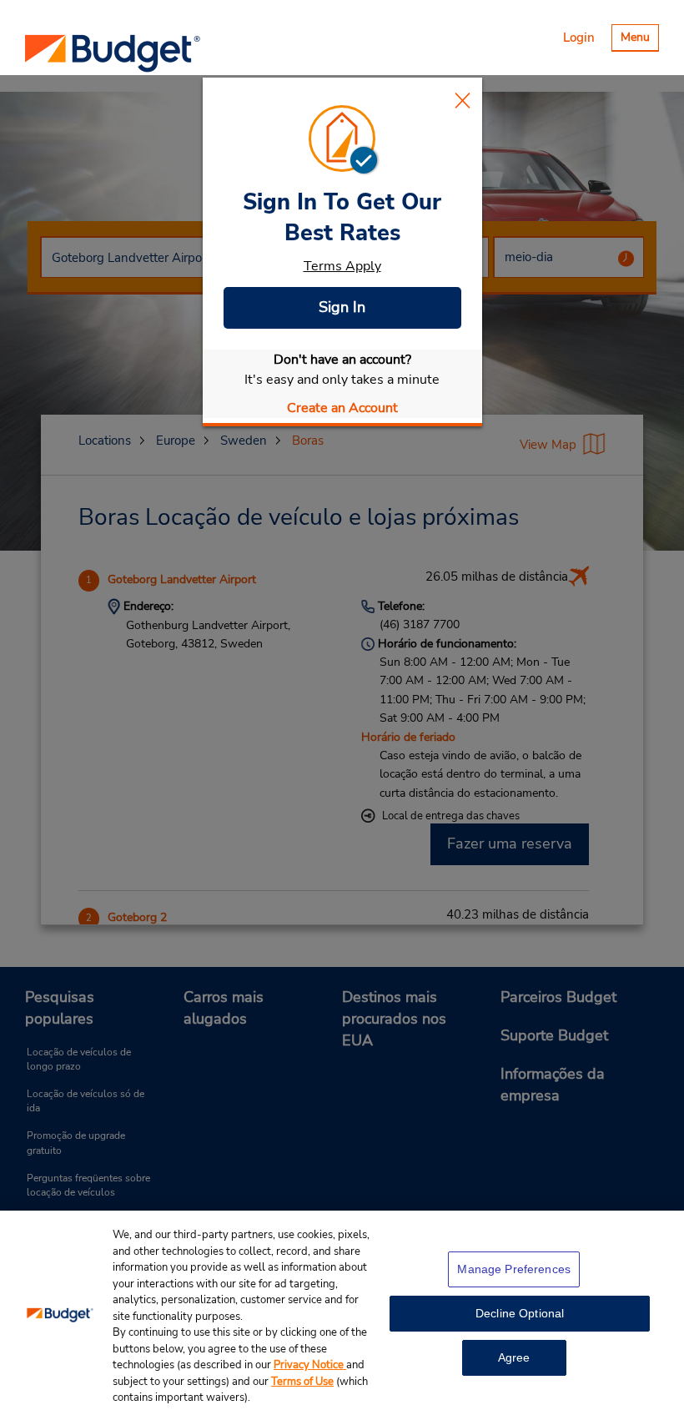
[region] (342, 1313)
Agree (514, 1357)
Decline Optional (519, 1313)
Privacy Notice (310, 1364)
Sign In (342, 307)
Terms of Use (302, 1381)
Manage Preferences (514, 1269)
